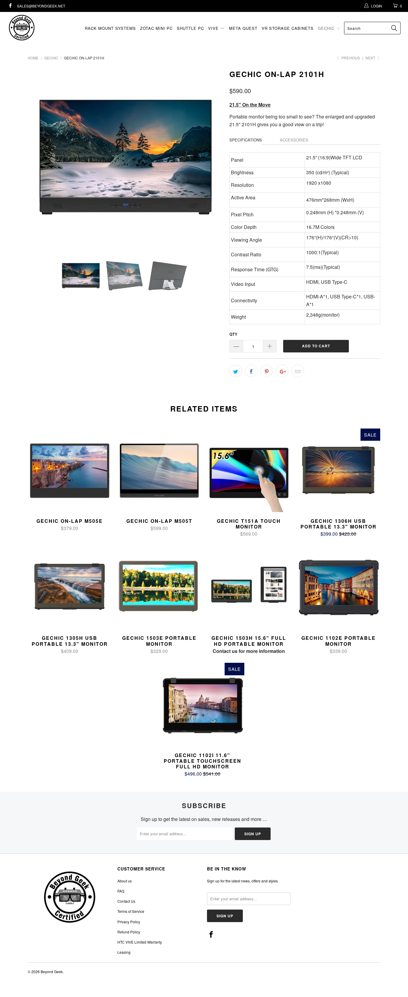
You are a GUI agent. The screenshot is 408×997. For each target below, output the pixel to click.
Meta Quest (243, 28)
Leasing (124, 952)
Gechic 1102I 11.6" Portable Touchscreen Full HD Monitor (202, 704)
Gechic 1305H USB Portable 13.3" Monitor (69, 587)
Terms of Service (130, 911)
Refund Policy (128, 931)
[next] (213, 156)
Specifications (245, 140)
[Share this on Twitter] (235, 371)
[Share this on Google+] (282, 371)
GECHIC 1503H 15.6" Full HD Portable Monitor (249, 587)
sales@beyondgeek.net (41, 5)
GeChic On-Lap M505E (69, 470)
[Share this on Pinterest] (266, 371)
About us (124, 880)
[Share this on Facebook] (251, 371)
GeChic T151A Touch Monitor (249, 470)
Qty (233, 334)
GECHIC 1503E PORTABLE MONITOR (159, 587)
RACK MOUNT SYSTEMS (110, 28)
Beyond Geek (52, 971)
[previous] (38, 156)
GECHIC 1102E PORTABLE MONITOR (338, 587)
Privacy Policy (128, 921)
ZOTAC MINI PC (156, 28)
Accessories (294, 140)
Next (371, 57)
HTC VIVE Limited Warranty (139, 941)
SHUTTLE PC (190, 28)
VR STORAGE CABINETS (288, 28)
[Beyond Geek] (35, 27)
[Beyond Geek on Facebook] (10, 5)
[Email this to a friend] (298, 371)
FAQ (120, 890)
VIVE (214, 28)
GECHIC (327, 28)
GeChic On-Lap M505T (159, 470)
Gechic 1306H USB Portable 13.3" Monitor (338, 470)
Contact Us (126, 901)
